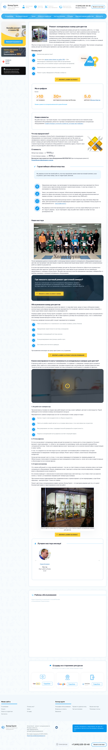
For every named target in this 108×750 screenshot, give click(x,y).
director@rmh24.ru (60, 203)
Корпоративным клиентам (85, 16)
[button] (35, 561)
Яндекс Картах (95, 100)
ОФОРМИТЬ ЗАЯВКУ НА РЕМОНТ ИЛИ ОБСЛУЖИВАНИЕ (68, 355)
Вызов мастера (94, 706)
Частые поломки (59, 16)
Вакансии (58, 711)
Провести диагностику (79, 706)
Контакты (99, 16)
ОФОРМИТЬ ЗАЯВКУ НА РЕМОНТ (68, 79)
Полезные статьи (95, 709)
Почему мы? (30, 706)
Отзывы (70, 16)
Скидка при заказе (11, 50)
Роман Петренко (45, 564)
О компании (9, 16)
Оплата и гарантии (44, 16)
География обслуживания (63, 706)
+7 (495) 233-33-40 (83, 6)
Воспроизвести (67, 386)
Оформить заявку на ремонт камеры (50, 293)
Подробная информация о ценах (42, 160)
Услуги (3, 709)
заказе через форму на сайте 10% (54, 59)
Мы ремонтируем (22, 16)
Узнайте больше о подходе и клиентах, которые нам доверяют (64, 123)
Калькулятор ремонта (13, 42)
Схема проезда (63, 744)
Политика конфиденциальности (36, 735)
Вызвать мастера (98, 7)
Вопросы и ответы (60, 709)
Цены (33, 16)
